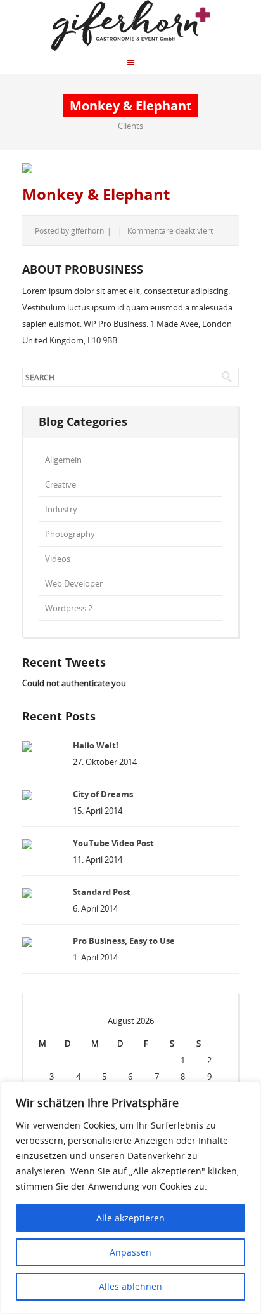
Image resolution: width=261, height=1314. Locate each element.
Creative (60, 484)
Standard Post (101, 892)
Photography (70, 534)
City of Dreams (103, 794)
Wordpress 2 (68, 608)
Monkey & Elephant (96, 194)
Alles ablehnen (130, 1286)
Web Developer (74, 583)
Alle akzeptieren (130, 1218)
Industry (61, 509)
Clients (130, 125)
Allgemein (63, 459)
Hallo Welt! (95, 745)
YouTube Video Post (113, 843)
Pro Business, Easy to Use (124, 940)
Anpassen (130, 1252)
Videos (57, 558)
